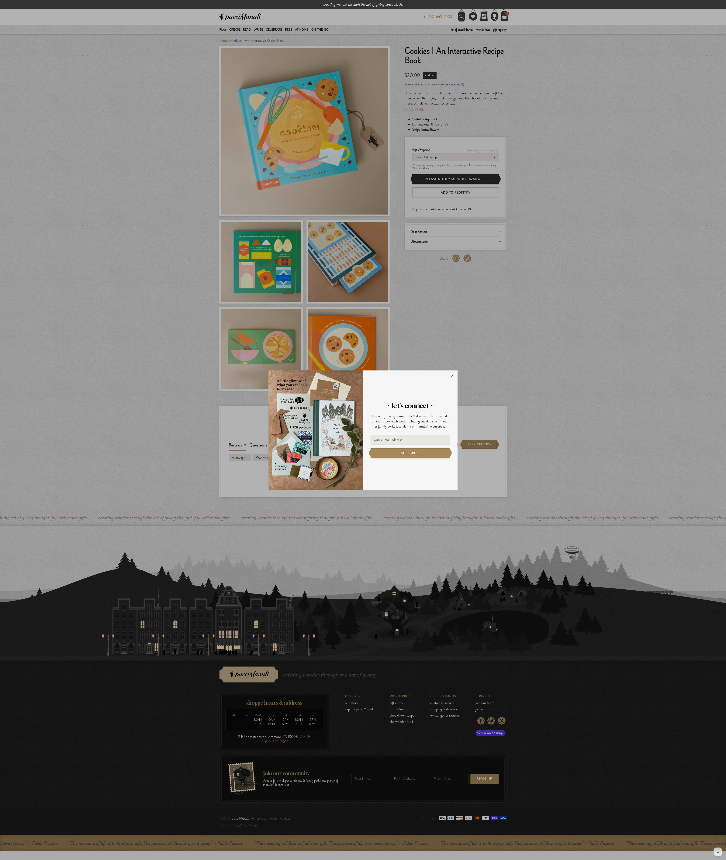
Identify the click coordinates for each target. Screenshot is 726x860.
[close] (451, 376)
